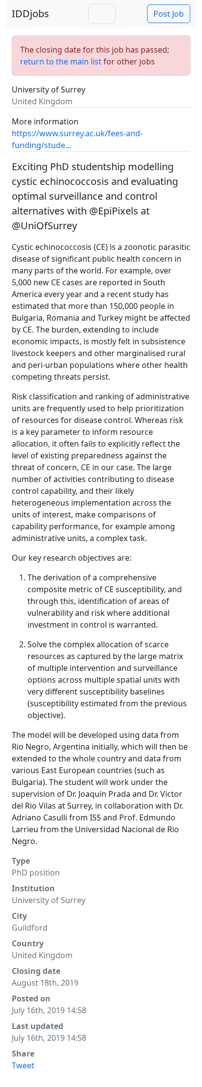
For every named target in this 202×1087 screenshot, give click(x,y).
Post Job (168, 13)
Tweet (23, 1065)
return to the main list (60, 61)
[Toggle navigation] (102, 14)
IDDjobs (30, 13)
